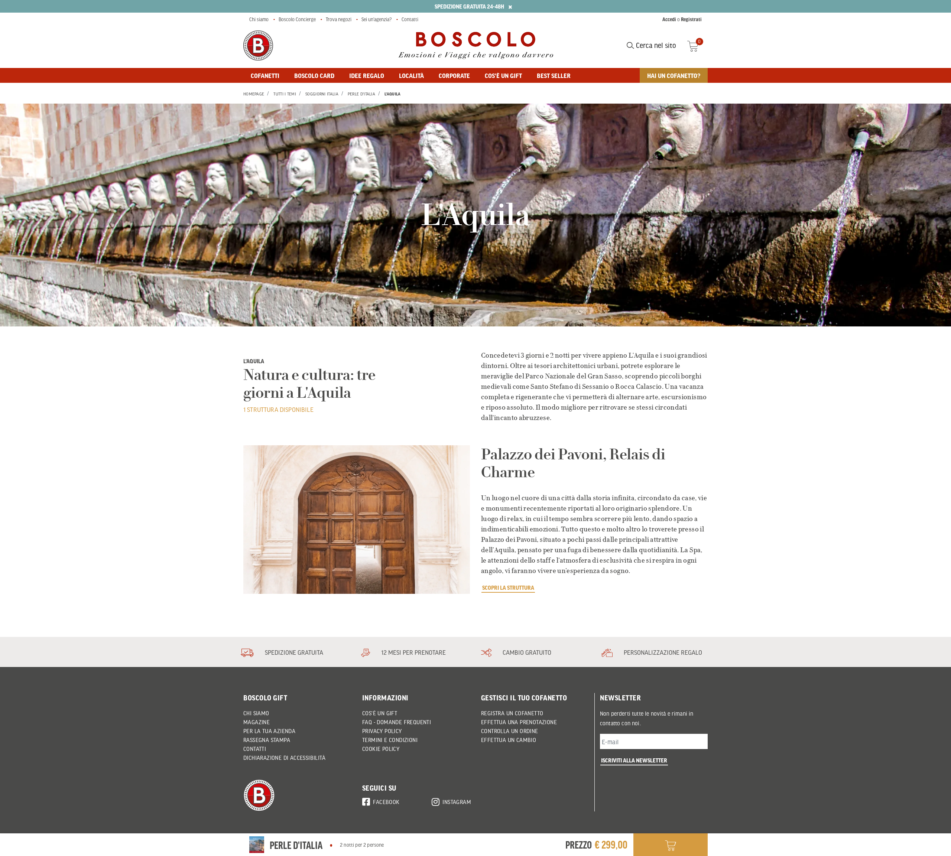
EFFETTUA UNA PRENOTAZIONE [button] (519, 722)
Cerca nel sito (655, 45)
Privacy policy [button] (382, 731)
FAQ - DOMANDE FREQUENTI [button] (396, 722)
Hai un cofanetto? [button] (673, 75)
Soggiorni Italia (321, 94)
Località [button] (411, 75)
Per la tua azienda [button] (269, 731)
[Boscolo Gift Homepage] (258, 45)
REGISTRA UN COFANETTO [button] (512, 713)
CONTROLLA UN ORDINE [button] (509, 731)
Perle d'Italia (361, 94)
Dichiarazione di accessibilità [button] (284, 758)
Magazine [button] (256, 722)
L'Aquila (392, 94)
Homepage (253, 94)
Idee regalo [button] (366, 75)
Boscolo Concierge (297, 19)
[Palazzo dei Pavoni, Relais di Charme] (356, 519)
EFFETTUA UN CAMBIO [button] (508, 740)
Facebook (386, 802)
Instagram (456, 802)
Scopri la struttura (508, 587)
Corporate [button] (454, 75)
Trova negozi (338, 19)
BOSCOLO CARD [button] (314, 75)
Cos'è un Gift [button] (379, 713)
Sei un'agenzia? (376, 19)
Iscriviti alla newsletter (634, 760)
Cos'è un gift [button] (503, 75)
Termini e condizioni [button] (390, 740)
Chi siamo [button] (256, 713)
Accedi (669, 19)
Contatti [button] (254, 749)
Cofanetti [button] (265, 75)
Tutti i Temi (284, 94)
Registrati (691, 19)
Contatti (410, 19)
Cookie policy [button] (380, 749)
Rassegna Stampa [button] (266, 740)
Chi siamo (259, 19)
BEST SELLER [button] (554, 75)
